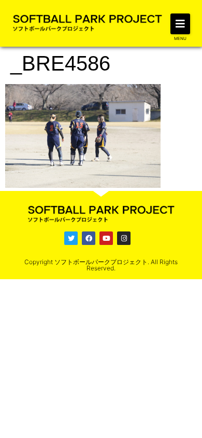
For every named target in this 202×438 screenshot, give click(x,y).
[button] (180, 23)
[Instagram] (124, 238)
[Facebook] (88, 238)
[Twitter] (71, 238)
